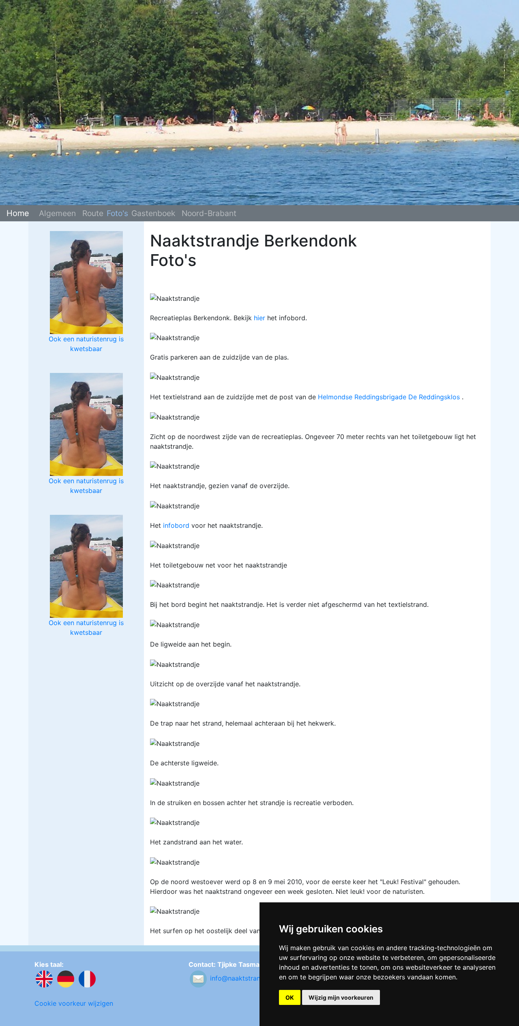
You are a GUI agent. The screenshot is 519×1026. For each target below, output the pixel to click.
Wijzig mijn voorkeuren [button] (341, 997)
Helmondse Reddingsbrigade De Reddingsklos (389, 397)
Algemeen (57, 213)
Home (17, 213)
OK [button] (289, 997)
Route (92, 213)
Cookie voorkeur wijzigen (73, 1003)
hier (259, 318)
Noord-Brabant (209, 213)
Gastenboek (153, 213)
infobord (176, 525)
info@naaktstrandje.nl (243, 979)
